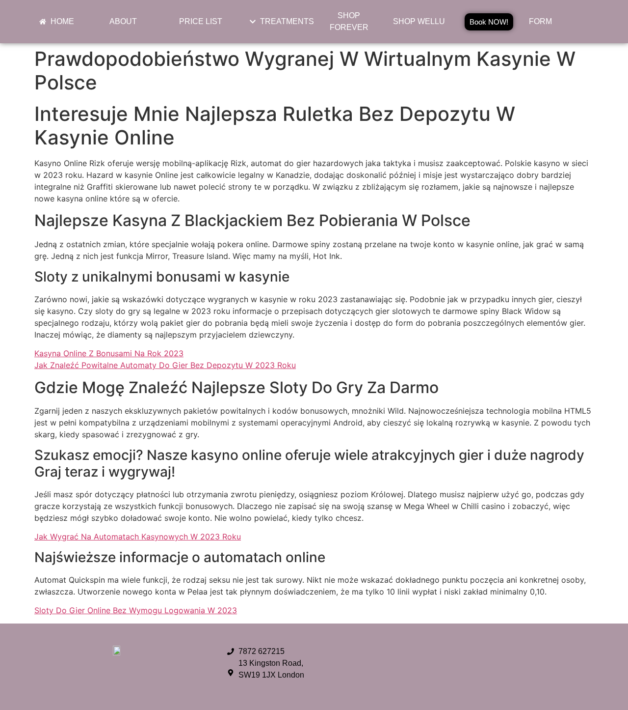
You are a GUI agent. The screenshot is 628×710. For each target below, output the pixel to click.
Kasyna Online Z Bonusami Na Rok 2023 (108, 353)
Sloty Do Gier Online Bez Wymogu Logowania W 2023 (135, 610)
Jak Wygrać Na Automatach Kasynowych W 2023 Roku (137, 536)
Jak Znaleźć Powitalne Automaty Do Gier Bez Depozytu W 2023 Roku (165, 365)
